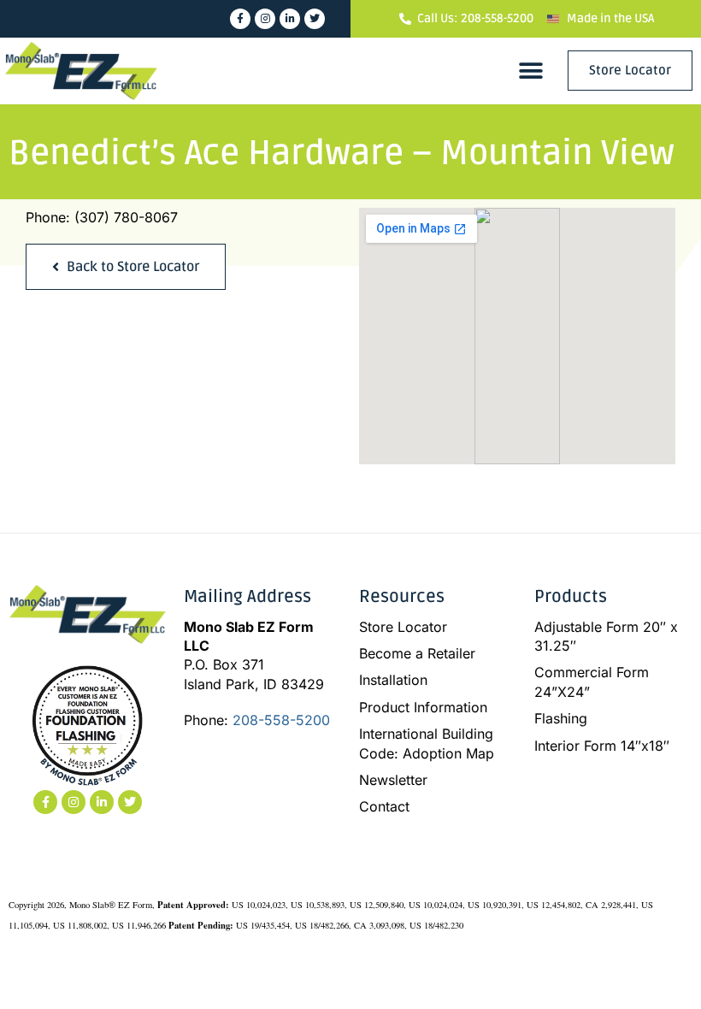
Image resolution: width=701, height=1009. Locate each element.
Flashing (560, 718)
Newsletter (393, 779)
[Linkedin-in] (290, 19)
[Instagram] (265, 19)
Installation (393, 679)
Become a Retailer (417, 653)
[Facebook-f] (240, 19)
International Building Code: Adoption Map (426, 743)
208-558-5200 (281, 720)
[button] (531, 70)
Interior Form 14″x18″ (601, 745)
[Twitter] (314, 19)
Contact (384, 806)
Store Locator (403, 626)
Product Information (423, 707)
